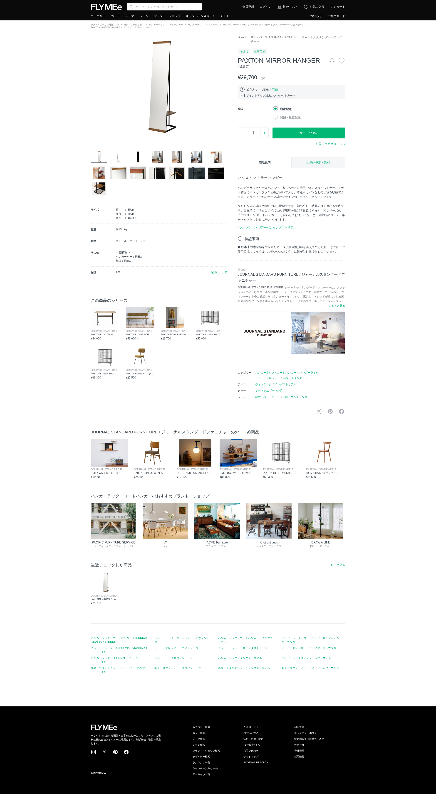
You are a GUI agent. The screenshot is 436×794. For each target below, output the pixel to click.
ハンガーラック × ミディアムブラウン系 (306, 658)
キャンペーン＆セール (201, 16)
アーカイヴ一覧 (201, 774)
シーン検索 (199, 744)
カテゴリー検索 (201, 727)
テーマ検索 (199, 738)
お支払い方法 (250, 733)
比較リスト (290, 6)
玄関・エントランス (295, 397)
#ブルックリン (247, 227)
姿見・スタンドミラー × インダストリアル (244, 668)
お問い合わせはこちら (330, 143)
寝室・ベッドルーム (267, 397)
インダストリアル (285, 384)
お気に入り (317, 6)
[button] (94, 86)
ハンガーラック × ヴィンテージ (173, 658)
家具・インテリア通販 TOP (105, 24)
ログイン (265, 6)
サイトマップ (250, 756)
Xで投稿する (318, 411)
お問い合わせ (250, 750)
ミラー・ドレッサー (267, 378)
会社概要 (299, 750)
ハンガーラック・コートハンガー (166, 24)
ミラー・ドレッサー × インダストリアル (242, 648)
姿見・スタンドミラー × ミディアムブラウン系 (310, 668)
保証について (219, 272)
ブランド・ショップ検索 (206, 750)
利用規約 (299, 727)
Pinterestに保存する (330, 411)
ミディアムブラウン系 (268, 390)
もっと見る (337, 565)
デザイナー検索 (201, 756)
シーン (144, 16)
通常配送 (286, 109)
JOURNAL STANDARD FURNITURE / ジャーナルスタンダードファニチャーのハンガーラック (256, 24)
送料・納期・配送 (253, 738)
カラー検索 (199, 733)
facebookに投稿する (341, 411)
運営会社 (299, 744)
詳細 (275, 89)
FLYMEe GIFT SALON (255, 762)
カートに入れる (308, 133)
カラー (115, 16)
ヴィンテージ (263, 384)
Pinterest (115, 752)
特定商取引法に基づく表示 (309, 738)
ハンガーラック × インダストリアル (240, 658)
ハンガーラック (196, 24)
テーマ (129, 16)
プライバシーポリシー (306, 733)
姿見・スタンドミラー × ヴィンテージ (177, 668)
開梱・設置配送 (290, 117)
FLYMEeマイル (251, 744)
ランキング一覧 (201, 762)
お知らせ (316, 16)
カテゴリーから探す (134, 24)
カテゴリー (98, 16)
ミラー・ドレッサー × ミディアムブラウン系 (309, 648)
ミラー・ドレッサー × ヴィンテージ (176, 648)
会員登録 (248, 6)
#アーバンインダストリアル (277, 227)
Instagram (93, 752)
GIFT (224, 16)
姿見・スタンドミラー (296, 378)
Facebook (126, 752)
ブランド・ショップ (167, 16)
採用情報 (299, 756)
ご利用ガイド (336, 16)
